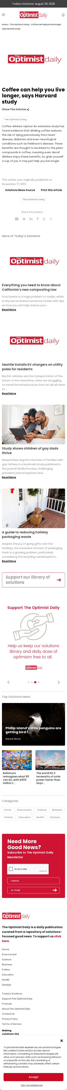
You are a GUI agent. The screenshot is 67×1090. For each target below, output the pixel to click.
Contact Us (8, 1014)
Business (57, 810)
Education (25, 817)
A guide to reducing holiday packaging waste (25, 534)
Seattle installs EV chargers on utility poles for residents (32, 366)
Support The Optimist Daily (17, 998)
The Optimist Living (19, 24)
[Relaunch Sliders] (38, 682)
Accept (33, 1077)
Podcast (7, 1003)
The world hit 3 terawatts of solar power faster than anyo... (48, 778)
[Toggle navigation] (3, 15)
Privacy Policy (10, 1019)
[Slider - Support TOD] (35, 682)
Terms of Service (11, 1024)
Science (41, 810)
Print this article (51, 190)
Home (5, 24)
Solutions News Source (20, 190)
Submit (55, 890)
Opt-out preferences (32, 1085)
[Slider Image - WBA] (32, 682)
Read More (9, 309)
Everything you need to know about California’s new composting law (31, 287)
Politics (8, 817)
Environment (24, 810)
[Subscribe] (29, 682)
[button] (61, 1040)
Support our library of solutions (28, 579)
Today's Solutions (12, 993)
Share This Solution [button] (14, 109)
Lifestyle (55, 817)
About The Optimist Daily (16, 1009)
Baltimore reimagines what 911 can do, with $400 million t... (16, 778)
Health (40, 817)
